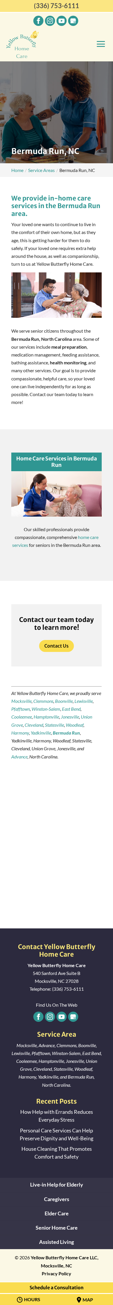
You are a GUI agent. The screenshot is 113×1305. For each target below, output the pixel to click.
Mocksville (21, 701)
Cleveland (34, 725)
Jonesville (70, 716)
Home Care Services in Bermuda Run (56, 461)
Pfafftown (20, 709)
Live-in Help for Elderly (56, 1184)
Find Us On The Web (56, 1005)
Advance (19, 756)
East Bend (71, 709)
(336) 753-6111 (56, 6)
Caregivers (56, 1199)
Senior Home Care (57, 1227)
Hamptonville (46, 716)
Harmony (20, 732)
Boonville (64, 701)
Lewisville (83, 701)
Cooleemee (21, 716)
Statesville (54, 725)
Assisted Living (56, 1242)
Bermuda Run (66, 732)
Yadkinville (41, 732)
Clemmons (43, 701)
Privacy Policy (56, 1273)
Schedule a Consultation (56, 1287)
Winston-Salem (46, 709)
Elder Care (57, 1213)
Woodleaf (74, 725)
